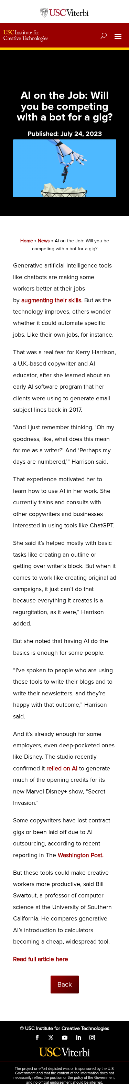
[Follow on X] (50, 1037)
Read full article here (40, 959)
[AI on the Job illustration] (64, 196)
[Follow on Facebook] (37, 1037)
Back (64, 984)
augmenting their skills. (52, 300)
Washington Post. (81, 855)
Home (26, 241)
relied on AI (61, 768)
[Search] (104, 35)
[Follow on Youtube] (64, 1037)
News (44, 241)
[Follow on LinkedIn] (78, 1037)
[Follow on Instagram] (92, 1037)
